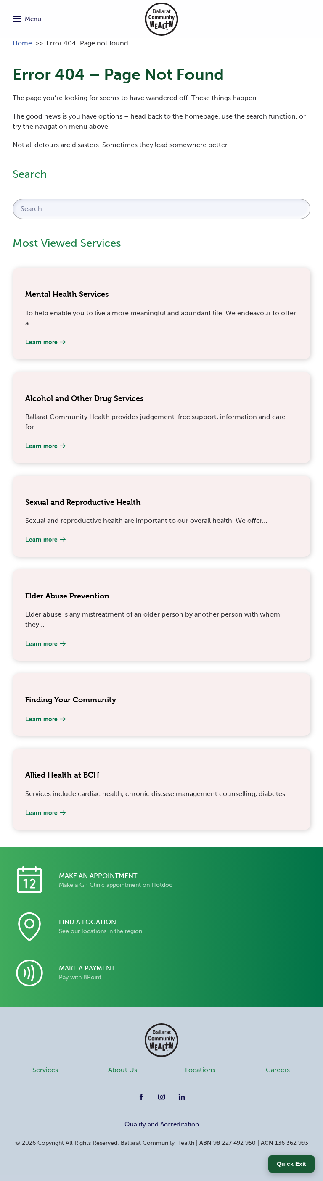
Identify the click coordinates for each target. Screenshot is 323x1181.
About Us (122, 1070)
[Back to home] (161, 19)
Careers (278, 1070)
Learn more (41, 341)
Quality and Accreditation (161, 1124)
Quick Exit (291, 1163)
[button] (27, 19)
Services (45, 1070)
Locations (200, 1070)
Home (22, 43)
